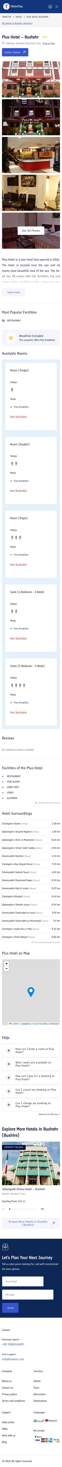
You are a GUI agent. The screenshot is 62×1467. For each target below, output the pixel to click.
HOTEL (19, 16)
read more (13, 292)
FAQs (4, 1428)
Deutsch (52, 1420)
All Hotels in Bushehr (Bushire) (17, 23)
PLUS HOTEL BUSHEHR (37, 16)
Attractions (39, 1394)
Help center (8, 1422)
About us (7, 1381)
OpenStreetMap (41, 1023)
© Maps (25, 1023)
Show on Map (48, 43)
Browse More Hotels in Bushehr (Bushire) (28, 1223)
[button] (31, 992)
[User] (50, 6)
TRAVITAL (6, 16)
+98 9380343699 (13, 1344)
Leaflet (14, 1023)
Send (10, 1307)
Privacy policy (9, 1394)
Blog (4, 1442)
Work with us (8, 1435)
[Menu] (57, 6)
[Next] (42, 1209)
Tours (36, 1387)
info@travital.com (13, 1359)
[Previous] (4, 1209)
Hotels (37, 1381)
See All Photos (31, 230)
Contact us (7, 1387)
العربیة (40, 1420)
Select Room (12, 52)
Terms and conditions (13, 1400)
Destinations (40, 1400)
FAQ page (54, 1114)
